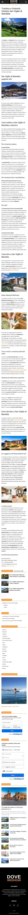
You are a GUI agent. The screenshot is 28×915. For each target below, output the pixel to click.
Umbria (4, 664)
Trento (5, 607)
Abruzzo (4, 629)
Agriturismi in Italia (4, 585)
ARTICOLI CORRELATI (7, 571)
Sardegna (4, 655)
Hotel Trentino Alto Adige (8, 618)
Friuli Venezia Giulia (7, 640)
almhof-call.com (10, 566)
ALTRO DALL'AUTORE (18, 571)
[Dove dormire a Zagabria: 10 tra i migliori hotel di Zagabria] (5, 853)
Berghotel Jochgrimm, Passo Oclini (10, 706)
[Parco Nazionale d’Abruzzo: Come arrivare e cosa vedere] (5, 576)
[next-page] (5, 595)
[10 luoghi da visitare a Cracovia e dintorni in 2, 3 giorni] (14, 796)
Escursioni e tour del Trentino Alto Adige (12, 620)
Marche (4, 649)
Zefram (5, 99)
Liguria (4, 644)
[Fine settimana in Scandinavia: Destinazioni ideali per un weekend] (5, 840)
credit (9, 99)
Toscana (4, 659)
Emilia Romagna (6, 638)
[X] (17, 905)
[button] (2, 2)
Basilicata (4, 631)
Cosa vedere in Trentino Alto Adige (10, 616)
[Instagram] (14, 905)
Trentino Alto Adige (7, 662)
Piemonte (4, 651)
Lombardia (4, 647)
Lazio (3, 642)
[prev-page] (2, 595)
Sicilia (3, 657)
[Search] (26, 2)
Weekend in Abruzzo (4, 578)
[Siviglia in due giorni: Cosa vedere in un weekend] (5, 819)
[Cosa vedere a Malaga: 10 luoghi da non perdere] (5, 833)
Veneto (4, 668)
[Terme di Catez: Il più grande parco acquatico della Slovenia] (5, 826)
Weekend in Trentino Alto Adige (11, 5)
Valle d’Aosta (5, 666)
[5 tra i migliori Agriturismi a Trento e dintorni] (5, 583)
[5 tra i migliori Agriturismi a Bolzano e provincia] (5, 590)
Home (2, 5)
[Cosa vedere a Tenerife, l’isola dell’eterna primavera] (5, 860)
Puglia (3, 653)
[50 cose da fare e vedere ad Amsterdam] (5, 846)
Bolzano (20, 5)
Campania (4, 636)
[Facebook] (10, 905)
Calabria (4, 634)
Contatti (14, 910)
